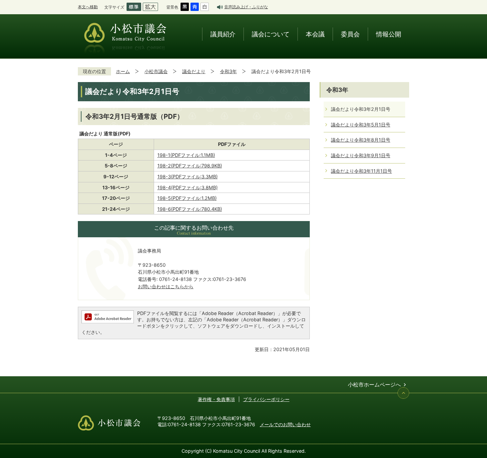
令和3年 (228, 71)
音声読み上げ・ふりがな (246, 7)
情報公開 (388, 34)
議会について (271, 34)
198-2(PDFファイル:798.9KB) (189, 165)
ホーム (123, 71)
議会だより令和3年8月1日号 (360, 140)
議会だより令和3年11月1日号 (361, 171)
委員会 (350, 34)
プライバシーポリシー (266, 399)
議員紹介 (223, 34)
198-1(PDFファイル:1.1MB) (186, 155)
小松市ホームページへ (374, 384)
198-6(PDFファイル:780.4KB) (189, 209)
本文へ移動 (88, 7)
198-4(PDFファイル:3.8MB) (187, 187)
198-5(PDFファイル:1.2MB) (187, 198)
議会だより (193, 71)
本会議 (315, 34)
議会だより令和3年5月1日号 (360, 124)
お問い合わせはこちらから (165, 286)
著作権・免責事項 (216, 399)
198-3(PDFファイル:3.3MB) (187, 176)
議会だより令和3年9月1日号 (360, 155)
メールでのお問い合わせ (285, 424)
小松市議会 (156, 71)
